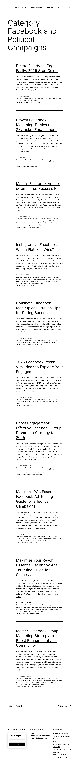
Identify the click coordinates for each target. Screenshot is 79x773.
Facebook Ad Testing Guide (29, 542)
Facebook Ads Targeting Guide (30, 613)
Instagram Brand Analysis (34, 279)
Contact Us (67, 7)
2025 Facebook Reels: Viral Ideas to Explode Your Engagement (39, 367)
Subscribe (17, 745)
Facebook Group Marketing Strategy (31, 686)
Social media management (53, 223)
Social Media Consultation (23, 223)
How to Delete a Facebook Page (30, 102)
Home (17, 7)
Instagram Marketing (48, 279)
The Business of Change (31, 100)
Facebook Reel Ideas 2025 (28, 405)
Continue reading (31, 90)
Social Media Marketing (23, 225)
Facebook (28, 98)
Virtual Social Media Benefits (31, 7)
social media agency (41, 162)
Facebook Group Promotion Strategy (31, 474)
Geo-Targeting (57, 98)
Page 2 (19, 706)
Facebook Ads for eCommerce (30, 227)
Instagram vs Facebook (27, 285)
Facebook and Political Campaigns (42, 98)
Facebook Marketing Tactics (29, 166)
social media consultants (54, 162)
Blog (59, 7)
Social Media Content (38, 223)
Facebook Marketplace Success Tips (31, 344)
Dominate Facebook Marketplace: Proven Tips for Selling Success (38, 308)
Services (50, 7)
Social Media (19, 100)
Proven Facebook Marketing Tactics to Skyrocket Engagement (36, 125)
